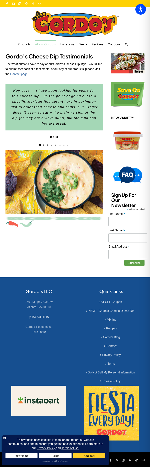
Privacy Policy (111, 354)
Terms (111, 363)
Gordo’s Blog (111, 337)
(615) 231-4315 (39, 316)
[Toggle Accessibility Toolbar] (140, 9)
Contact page (19, 74)
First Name (116, 214)
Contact (111, 346)
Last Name (116, 230)
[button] (126, 44)
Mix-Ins (111, 319)
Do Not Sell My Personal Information (111, 372)
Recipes (111, 328)
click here (39, 331)
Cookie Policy (111, 381)
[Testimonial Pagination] (40, 145)
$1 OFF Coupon (111, 301)
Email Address (119, 246)
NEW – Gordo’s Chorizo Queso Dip (111, 310)
